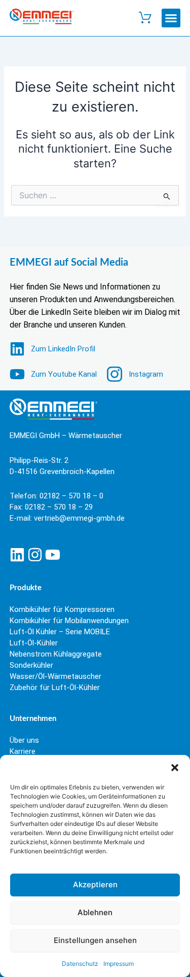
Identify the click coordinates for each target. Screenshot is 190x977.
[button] (175, 768)
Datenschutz (80, 963)
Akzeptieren (95, 884)
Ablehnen (95, 912)
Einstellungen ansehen (95, 940)
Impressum (118, 963)
